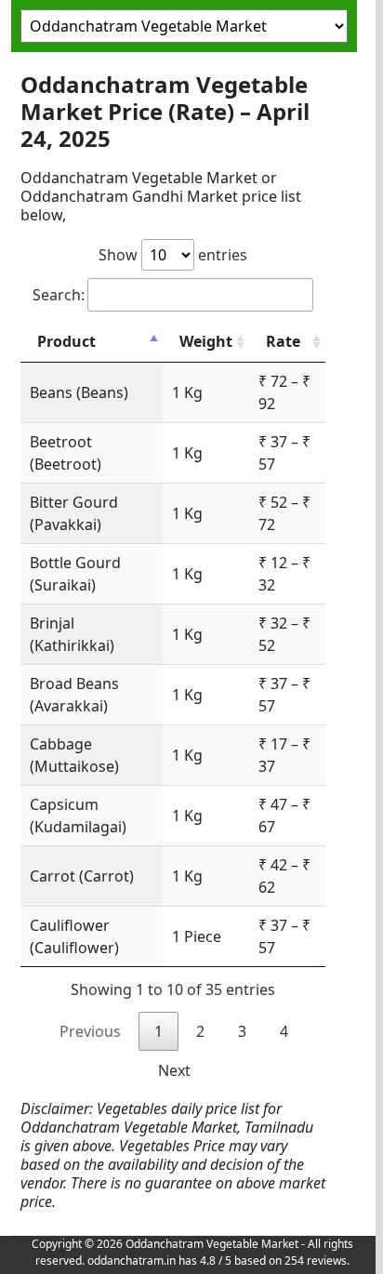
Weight (205, 341)
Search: (59, 295)
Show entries (173, 255)
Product (66, 341)
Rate (283, 341)
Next (174, 1070)
